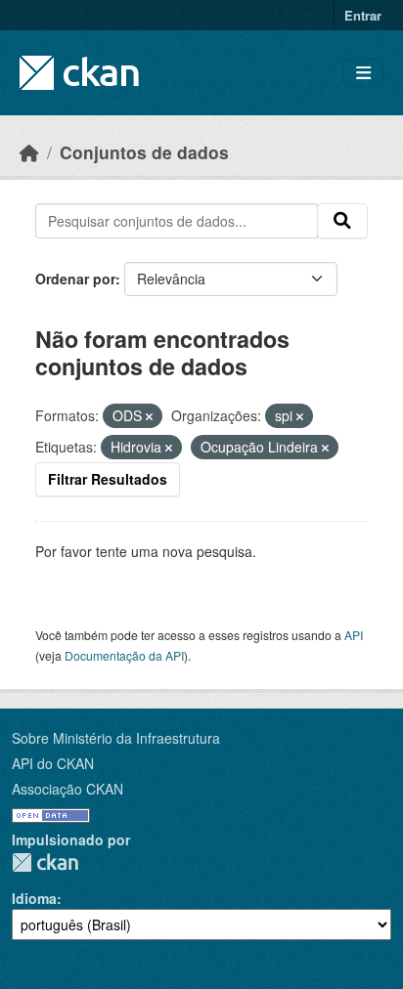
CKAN (45, 862)
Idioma (34, 898)
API (353, 634)
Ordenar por (75, 278)
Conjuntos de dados (144, 152)
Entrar (362, 15)
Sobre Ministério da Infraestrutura (116, 738)
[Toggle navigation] (363, 73)
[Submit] (342, 220)
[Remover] (149, 416)
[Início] (29, 152)
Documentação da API (124, 655)
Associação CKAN (67, 788)
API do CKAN (53, 763)
